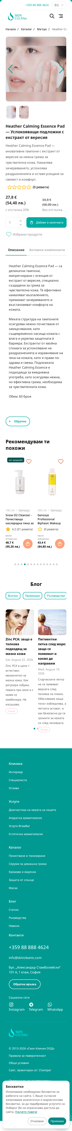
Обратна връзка (24, 984)
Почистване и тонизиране (27, 856)
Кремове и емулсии (22, 872)
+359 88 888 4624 (37, 5)
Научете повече (26, 1112)
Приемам (57, 1121)
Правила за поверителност (27, 1056)
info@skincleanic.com (25, 957)
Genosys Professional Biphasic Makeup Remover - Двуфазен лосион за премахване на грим (52, 519)
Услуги (14, 801)
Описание (16, 250)
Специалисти (18, 780)
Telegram (36, 1009)
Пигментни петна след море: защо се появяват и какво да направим (52, 651)
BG (56, 5)
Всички (13, 596)
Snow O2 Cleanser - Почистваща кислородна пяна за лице (20, 519)
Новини (14, 926)
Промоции (32, 596)
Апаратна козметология (25, 818)
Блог (12, 901)
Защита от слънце (21, 880)
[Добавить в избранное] (29, 461)
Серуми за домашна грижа (28, 864)
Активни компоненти (47, 250)
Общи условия (19, 1063)
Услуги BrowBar (19, 826)
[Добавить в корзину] (28, 544)
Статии (14, 910)
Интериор (16, 772)
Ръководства (56, 596)
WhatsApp (55, 1009)
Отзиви (14, 788)
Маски (13, 888)
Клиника (15, 763)
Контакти (16, 935)
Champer (45, 1070)
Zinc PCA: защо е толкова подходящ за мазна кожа (19, 646)
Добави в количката (49, 222)
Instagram (17, 1009)
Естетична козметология (26, 834)
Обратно (20, 421)
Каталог (15, 847)
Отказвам (37, 1121)
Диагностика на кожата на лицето (32, 810)
